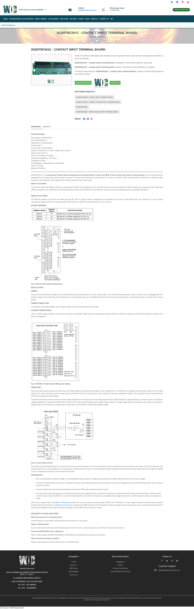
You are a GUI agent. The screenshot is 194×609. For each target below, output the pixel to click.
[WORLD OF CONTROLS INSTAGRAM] (182, 2)
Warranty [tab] (47, 127)
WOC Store (64, 19)
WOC (111, 505)
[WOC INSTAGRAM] (172, 561)
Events (81, 19)
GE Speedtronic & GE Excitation (21, 19)
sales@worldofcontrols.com (87, 10)
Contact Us (104, 19)
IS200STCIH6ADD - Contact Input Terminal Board (94, 97)
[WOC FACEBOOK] (162, 561)
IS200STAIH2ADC (82, 107)
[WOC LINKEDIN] (167, 561)
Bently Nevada (41, 19)
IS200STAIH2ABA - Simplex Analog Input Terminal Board (97, 112)
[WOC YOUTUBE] (177, 561)
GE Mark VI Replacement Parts (64, 502)
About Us (94, 19)
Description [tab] (36, 127)
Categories (120, 562)
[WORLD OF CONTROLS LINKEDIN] (177, 2)
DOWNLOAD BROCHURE (181, 9)
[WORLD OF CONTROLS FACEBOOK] (172, 2)
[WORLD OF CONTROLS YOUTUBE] (187, 2)
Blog (87, 19)
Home (5, 19)
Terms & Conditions (120, 568)
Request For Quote (83, 83)
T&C (111, 19)
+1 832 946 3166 (114, 10)
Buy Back (73, 19)
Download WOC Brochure (120, 571)
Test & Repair (53, 19)
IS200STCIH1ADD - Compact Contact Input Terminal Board (98, 102)
